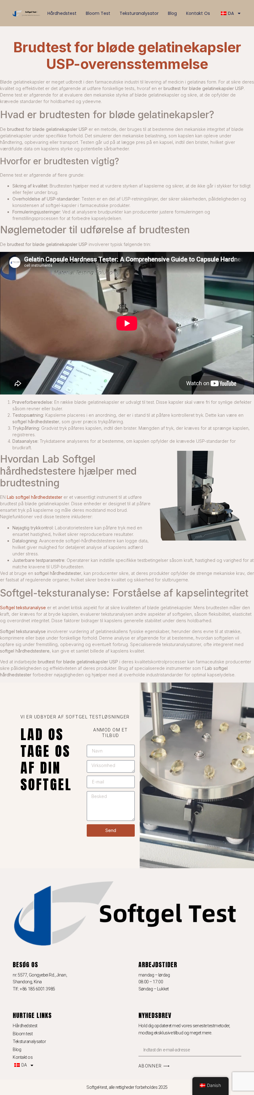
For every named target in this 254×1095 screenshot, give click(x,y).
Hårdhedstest (62, 13)
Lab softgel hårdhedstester (34, 497)
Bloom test (98, 13)
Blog (172, 13)
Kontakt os (198, 13)
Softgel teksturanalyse (23, 607)
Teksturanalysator (139, 13)
